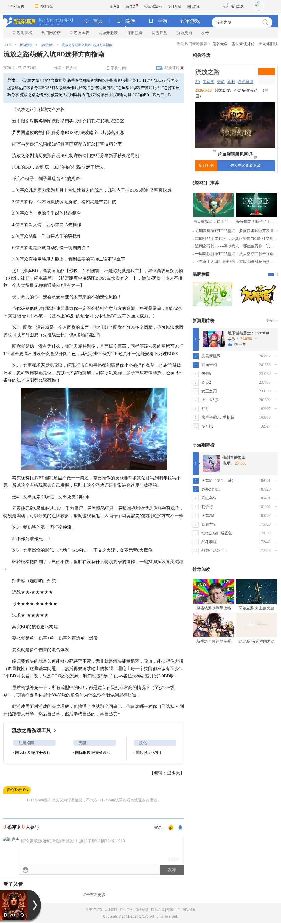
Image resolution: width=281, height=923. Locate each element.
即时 (231, 82)
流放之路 (207, 72)
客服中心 (173, 910)
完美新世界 (211, 356)
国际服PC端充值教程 (93, 753)
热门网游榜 (51, 33)
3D (197, 82)
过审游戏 (190, 21)
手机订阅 (118, 68)
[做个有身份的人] (171, 828)
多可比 (207, 426)
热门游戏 (237, 6)
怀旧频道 (134, 33)
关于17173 (94, 910)
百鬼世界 (209, 524)
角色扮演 (245, 82)
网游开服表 (108, 33)
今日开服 (174, 6)
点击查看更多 (93, 895)
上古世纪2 (210, 400)
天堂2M (207, 516)
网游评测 (159, 33)
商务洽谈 (142, 910)
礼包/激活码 (153, 6)
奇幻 (221, 82)
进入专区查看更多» (246, 166)
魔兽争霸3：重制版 (217, 417)
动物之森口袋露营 (216, 533)
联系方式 (157, 910)
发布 (172, 869)
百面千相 (209, 365)
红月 (205, 409)
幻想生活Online (214, 551)
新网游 (115, 6)
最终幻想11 (211, 489)
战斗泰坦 (209, 542)
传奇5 (206, 374)
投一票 (240, 345)
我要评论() (174, 68)
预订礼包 (206, 166)
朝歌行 (207, 507)
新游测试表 (79, 33)
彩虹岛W (209, 498)
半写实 (208, 82)
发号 (205, 33)
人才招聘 (110, 910)
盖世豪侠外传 (243, 44)
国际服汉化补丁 (149, 753)
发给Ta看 (14, 790)
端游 (130, 21)
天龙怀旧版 (268, 44)
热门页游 (193, 6)
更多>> (272, 320)
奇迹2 (206, 382)
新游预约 (184, 33)
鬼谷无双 (220, 44)
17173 (7, 45)
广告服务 (126, 910)
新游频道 (26, 45)
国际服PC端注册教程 (32, 753)
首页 (98, 21)
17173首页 (16, 6)
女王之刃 (209, 391)
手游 (162, 21)
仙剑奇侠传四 (233, 457)
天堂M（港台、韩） (218, 480)
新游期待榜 (22, 33)
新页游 (131, 6)
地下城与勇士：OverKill (248, 333)
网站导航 (46, 6)
